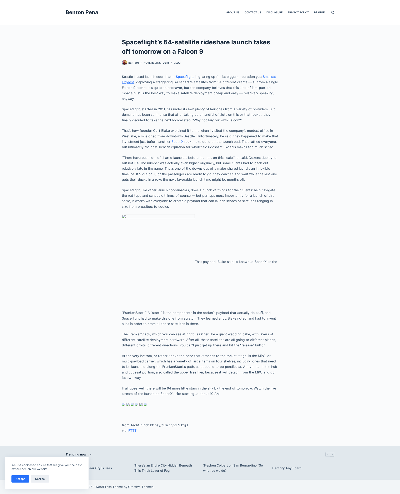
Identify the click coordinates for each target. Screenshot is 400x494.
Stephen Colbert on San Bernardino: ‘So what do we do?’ (233, 468)
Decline (40, 478)
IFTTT (132, 430)
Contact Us (253, 12)
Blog (177, 62)
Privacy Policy (298, 12)
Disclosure (274, 12)
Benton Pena (82, 12)
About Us (232, 12)
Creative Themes (141, 487)
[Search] (332, 12)
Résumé (319, 12)
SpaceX (177, 141)
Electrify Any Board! (287, 468)
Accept (20, 478)
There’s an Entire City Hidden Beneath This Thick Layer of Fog (163, 468)
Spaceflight (185, 77)
